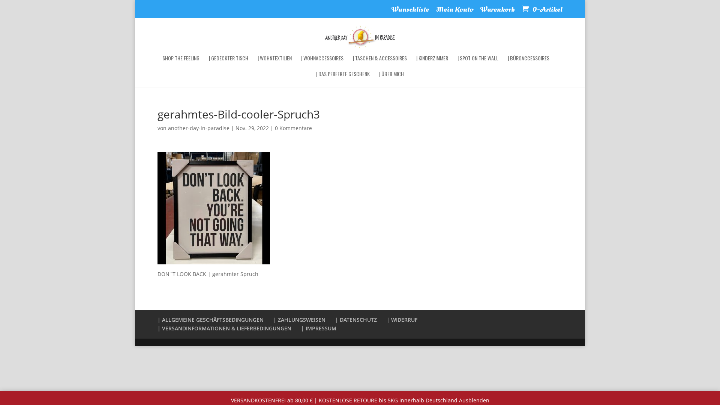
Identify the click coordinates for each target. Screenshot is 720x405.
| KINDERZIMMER (432, 59)
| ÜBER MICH (391, 74)
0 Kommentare (293, 128)
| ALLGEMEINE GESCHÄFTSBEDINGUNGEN (211, 319)
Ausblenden (474, 400)
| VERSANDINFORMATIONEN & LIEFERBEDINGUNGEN (224, 328)
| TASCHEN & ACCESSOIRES (380, 59)
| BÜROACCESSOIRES (528, 59)
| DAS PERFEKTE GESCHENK (343, 74)
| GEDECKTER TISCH (228, 59)
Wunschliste (410, 10)
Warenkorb (497, 10)
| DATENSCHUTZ (356, 319)
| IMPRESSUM (318, 328)
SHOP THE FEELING (181, 59)
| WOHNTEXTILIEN (275, 59)
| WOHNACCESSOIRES (322, 59)
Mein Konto (454, 10)
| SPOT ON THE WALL (478, 59)
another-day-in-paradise (199, 128)
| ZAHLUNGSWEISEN (299, 319)
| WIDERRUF (402, 319)
